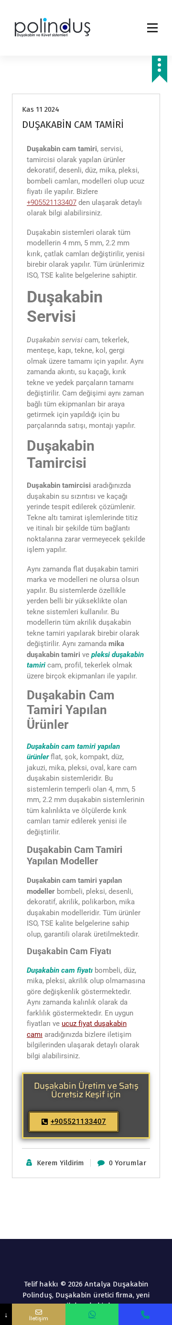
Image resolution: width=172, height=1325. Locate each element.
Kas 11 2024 (40, 109)
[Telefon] (145, 1314)
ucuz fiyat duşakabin (94, 1023)
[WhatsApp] (92, 1314)
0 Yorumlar (127, 1163)
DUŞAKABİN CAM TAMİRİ (73, 124)
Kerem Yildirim (60, 1163)
